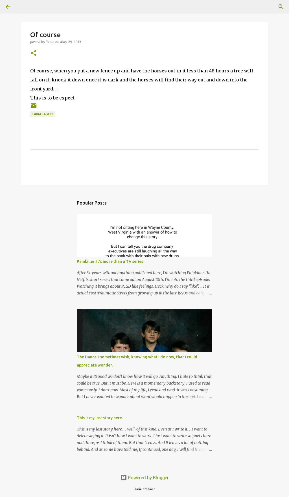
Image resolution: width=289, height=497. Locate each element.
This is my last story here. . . (101, 418)
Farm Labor (42, 114)
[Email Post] (33, 108)
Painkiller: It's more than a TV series (110, 261)
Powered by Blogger (148, 477)
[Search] (23, 7)
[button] (33, 53)
